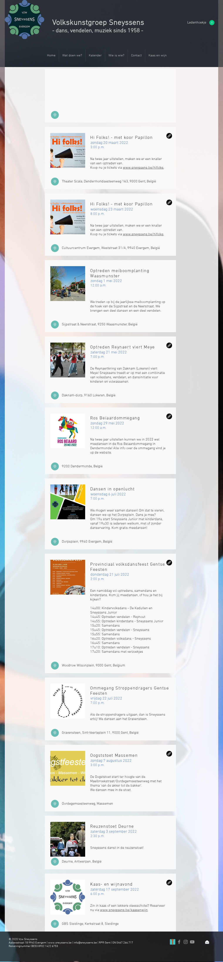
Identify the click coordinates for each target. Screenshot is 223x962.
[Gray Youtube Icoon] (192, 942)
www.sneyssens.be (60, 943)
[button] (196, 22)
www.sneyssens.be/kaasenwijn (124, 910)
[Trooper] (172, 942)
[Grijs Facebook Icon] (179, 942)
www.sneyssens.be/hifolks (143, 168)
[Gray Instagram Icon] (185, 942)
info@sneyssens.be (85, 943)
